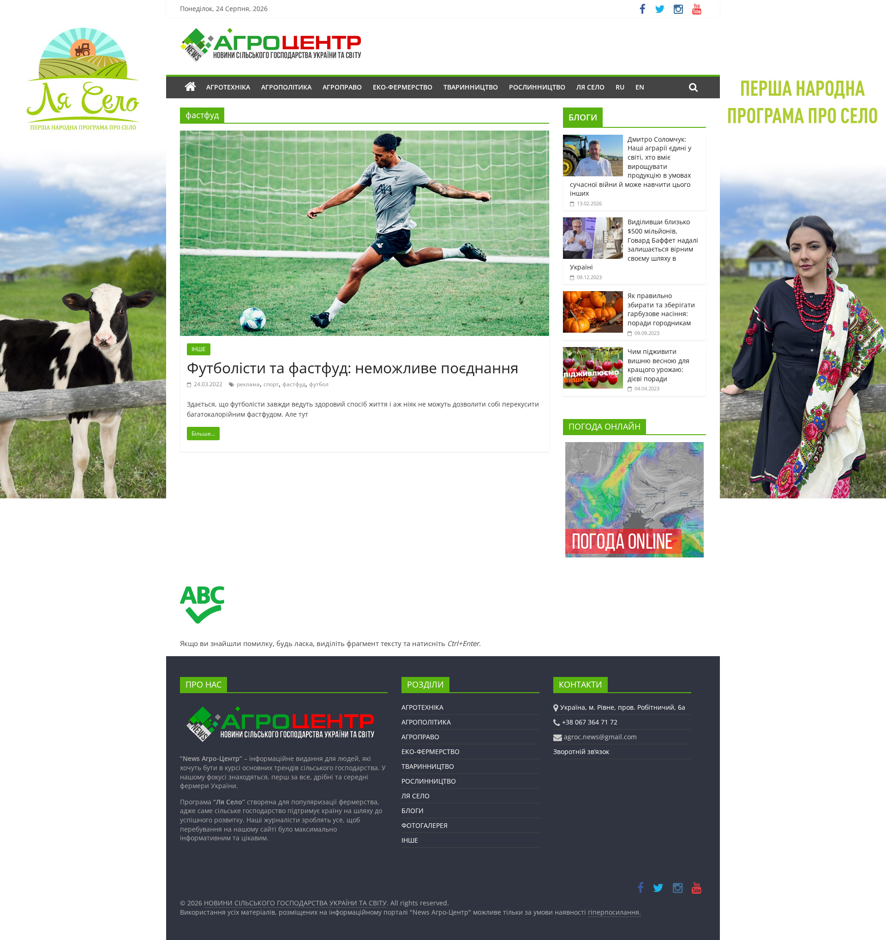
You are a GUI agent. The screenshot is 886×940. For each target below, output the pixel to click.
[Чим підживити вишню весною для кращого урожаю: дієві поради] (593, 351)
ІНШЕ (199, 349)
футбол (319, 384)
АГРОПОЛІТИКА (286, 87)
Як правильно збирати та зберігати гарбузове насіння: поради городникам (661, 309)
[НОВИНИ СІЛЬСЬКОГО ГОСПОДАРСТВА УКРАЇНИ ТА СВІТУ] (270, 32)
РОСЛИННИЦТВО (537, 87)
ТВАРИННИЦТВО (470, 87)
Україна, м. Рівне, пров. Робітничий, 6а (622, 707)
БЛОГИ (583, 117)
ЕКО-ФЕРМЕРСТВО (402, 87)
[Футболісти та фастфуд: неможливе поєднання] (364, 136)
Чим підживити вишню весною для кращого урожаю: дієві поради (658, 365)
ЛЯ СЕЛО (590, 87)
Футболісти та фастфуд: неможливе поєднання (353, 367)
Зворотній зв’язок (581, 751)
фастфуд (293, 384)
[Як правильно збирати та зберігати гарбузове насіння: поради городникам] (593, 296)
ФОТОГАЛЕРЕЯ (424, 825)
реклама (248, 384)
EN (639, 87)
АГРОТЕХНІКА (228, 87)
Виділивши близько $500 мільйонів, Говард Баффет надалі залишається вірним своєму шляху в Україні (634, 244)
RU (620, 87)
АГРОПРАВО (342, 87)
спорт (271, 384)
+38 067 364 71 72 (589, 722)
